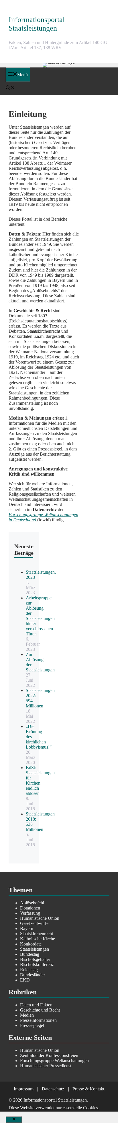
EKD (25, 980)
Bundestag (29, 954)
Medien (27, 1015)
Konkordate (31, 944)
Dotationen (30, 907)
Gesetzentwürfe (34, 923)
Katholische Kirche (37, 938)
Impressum (24, 1088)
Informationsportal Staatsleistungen (37, 23)
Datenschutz (53, 1088)
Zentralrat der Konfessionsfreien (49, 1055)
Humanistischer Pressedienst (45, 1065)
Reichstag (29, 969)
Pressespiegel (32, 1025)
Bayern (26, 928)
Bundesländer (32, 974)
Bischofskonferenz (37, 964)
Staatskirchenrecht (36, 933)
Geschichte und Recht (40, 1010)
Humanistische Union (39, 918)
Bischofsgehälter (35, 959)
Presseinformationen (38, 1020)
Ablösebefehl (32, 902)
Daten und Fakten (36, 1004)
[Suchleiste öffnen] (10, 88)
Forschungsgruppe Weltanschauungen (54, 1060)
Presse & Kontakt (88, 1088)
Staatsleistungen (34, 949)
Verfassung (30, 913)
